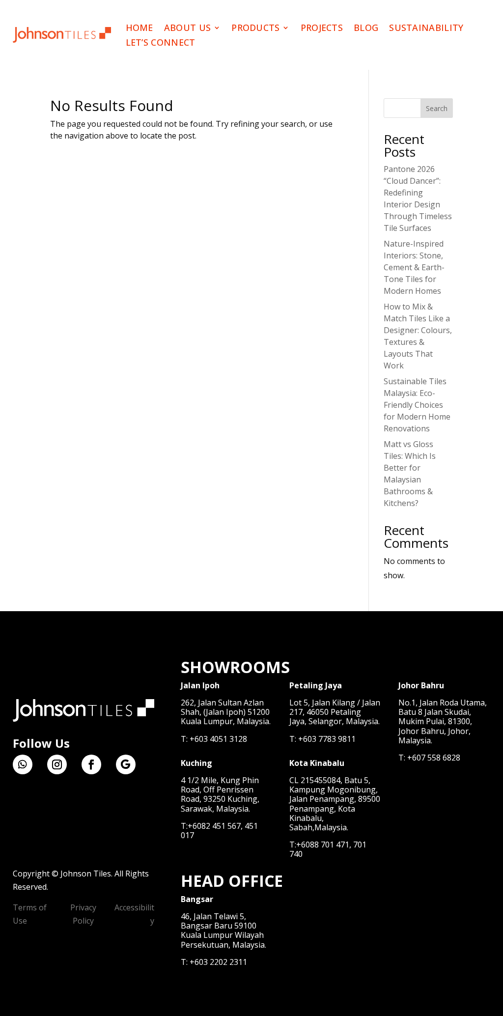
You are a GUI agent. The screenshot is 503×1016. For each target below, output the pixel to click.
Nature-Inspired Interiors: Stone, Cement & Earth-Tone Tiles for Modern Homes (414, 267)
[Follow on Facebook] (91, 764)
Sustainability (426, 28)
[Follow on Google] (126, 764)
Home (139, 28)
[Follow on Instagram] (57, 764)
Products (255, 28)
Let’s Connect (161, 43)
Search (436, 108)
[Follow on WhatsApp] (22, 764)
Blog (366, 28)
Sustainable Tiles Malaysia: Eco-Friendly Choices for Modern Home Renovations (417, 405)
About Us (187, 28)
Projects (322, 28)
